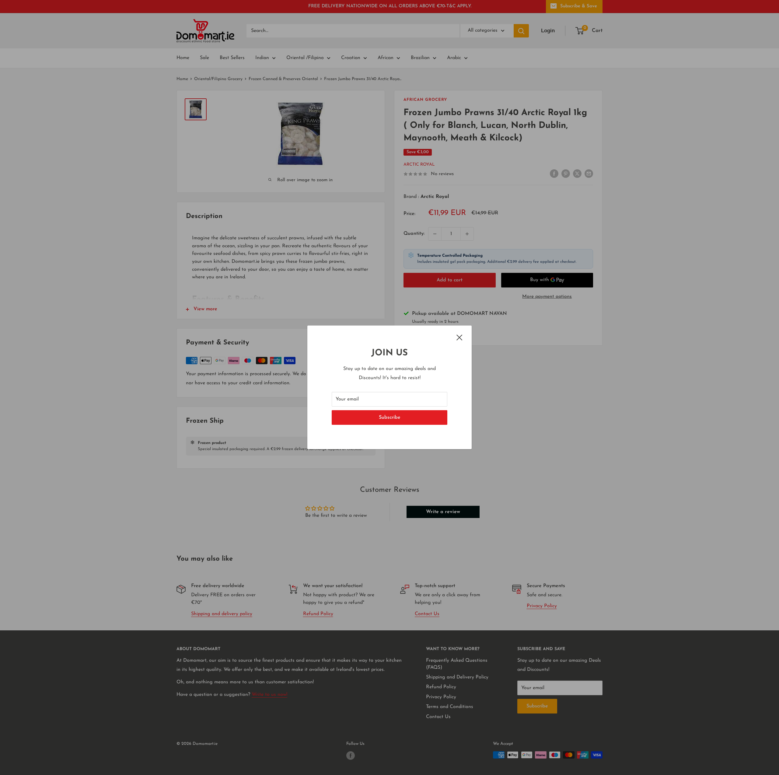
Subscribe (389, 417)
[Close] (459, 337)
